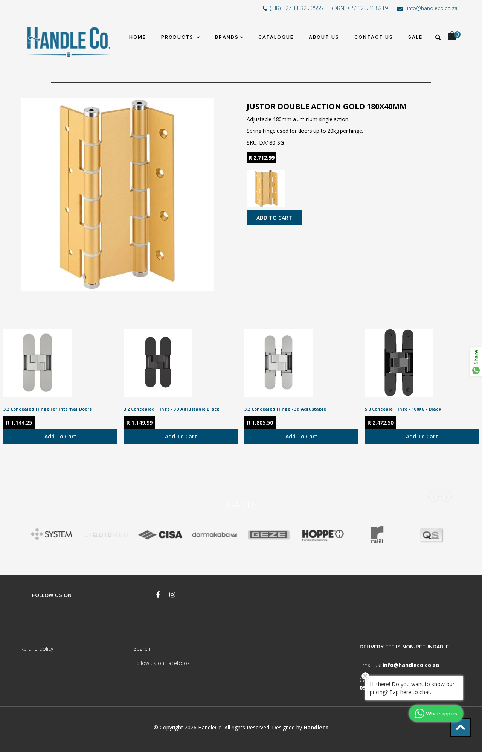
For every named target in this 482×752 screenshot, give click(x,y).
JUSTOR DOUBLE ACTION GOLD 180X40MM (327, 106)
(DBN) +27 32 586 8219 (360, 8)
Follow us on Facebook (162, 663)
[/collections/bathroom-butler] (105, 535)
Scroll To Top (460, 727)
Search (142, 648)
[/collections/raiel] (377, 535)
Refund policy (37, 648)
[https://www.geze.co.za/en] (322, 535)
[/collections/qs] (431, 535)
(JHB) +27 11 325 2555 (297, 8)
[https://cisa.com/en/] (160, 535)
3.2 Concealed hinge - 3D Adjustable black (171, 408)
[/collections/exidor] (268, 535)
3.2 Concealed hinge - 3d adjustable (285, 408)
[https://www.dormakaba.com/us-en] (214, 535)
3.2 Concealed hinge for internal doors (47, 408)
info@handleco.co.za (432, 8)
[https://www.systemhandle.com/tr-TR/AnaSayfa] (51, 535)
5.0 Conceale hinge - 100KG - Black (403, 408)
